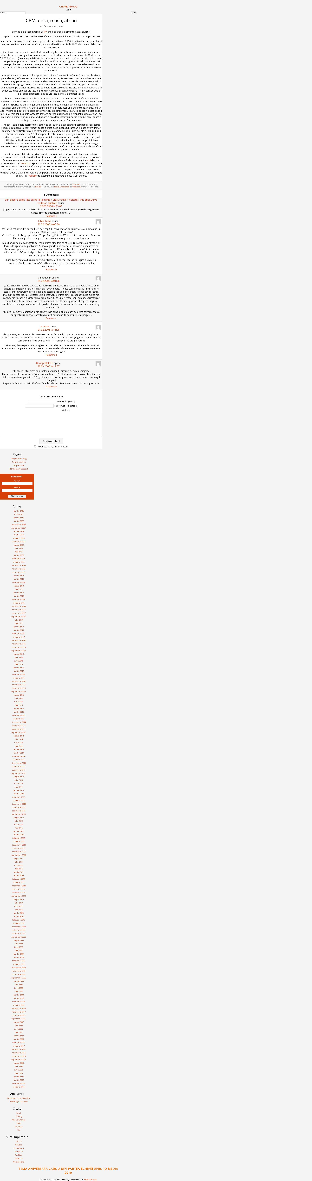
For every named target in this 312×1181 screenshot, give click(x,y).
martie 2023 (19, 555)
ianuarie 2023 (19, 562)
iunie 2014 (18, 742)
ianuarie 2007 (19, 1046)
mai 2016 (19, 664)
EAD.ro (19, 1141)
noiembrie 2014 (19, 725)
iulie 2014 (19, 739)
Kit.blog (18, 1116)
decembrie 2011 (19, 845)
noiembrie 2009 (19, 930)
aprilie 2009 (19, 954)
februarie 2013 (18, 797)
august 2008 (19, 981)
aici (89, 160)
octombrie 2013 (19, 770)
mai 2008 (19, 991)
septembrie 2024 (18, 528)
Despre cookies (19, 462)
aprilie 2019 (19, 575)
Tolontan (19, 1126)
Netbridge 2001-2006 (19, 1101)
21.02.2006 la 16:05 (49, 329)
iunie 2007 (18, 1029)
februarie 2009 (18, 960)
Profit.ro (18, 1155)
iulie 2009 (19, 943)
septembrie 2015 (18, 691)
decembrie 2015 (19, 681)
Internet (76, 184)
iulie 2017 (19, 620)
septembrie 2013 (18, 773)
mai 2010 (19, 909)
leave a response (61, 186)
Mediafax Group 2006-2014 (18, 1098)
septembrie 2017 (18, 616)
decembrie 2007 (19, 1008)
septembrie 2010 (18, 896)
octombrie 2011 (19, 851)
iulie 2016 (19, 657)
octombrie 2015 (19, 688)
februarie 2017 (18, 633)
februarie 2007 (18, 1042)
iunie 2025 (18, 514)
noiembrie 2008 (19, 971)
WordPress (90, 1179)
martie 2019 (19, 579)
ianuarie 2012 (19, 841)
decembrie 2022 (19, 565)
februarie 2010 (18, 920)
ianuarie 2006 (19, 1087)
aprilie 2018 (19, 592)
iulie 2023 (19, 548)
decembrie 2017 (19, 606)
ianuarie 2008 (19, 1005)
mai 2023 (19, 551)
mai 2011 (19, 868)
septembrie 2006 (18, 1059)
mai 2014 (19, 746)
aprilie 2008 (19, 995)
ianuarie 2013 (19, 800)
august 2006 (19, 1063)
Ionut (18, 1113)
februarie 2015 (18, 715)
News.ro (18, 1145)
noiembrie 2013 (19, 766)
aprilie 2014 (19, 749)
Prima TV (19, 1151)
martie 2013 (19, 793)
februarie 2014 (18, 756)
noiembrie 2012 (19, 807)
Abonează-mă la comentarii (53, 446)
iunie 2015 (18, 701)
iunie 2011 (18, 865)
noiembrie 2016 (19, 644)
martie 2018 (19, 596)
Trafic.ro (32, 175)
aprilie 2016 (19, 667)
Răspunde (51, 215)
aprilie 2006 (19, 1076)
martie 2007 (19, 1039)
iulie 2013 (19, 780)
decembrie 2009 (19, 926)
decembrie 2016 (19, 640)
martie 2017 (19, 630)
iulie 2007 (19, 1025)
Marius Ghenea (18, 1120)
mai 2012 (19, 828)
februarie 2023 (18, 558)
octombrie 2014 (19, 729)
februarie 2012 (18, 838)
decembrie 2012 (19, 804)
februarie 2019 (18, 582)
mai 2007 (19, 1032)
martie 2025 (19, 521)
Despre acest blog (18, 458)
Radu (19, 1123)
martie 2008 (19, 998)
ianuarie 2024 (19, 538)
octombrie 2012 (19, 811)
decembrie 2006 (19, 1049)
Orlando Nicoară (68, 6)
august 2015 (19, 695)
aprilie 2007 (19, 1035)
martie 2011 (19, 875)
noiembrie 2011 (19, 848)
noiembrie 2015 (19, 684)
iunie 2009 (18, 947)
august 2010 (19, 899)
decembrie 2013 (19, 763)
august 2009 (19, 940)
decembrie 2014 (19, 722)
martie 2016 (19, 671)
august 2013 (19, 776)
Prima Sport (18, 1148)
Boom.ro (25, 163)
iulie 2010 (19, 903)
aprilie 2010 (19, 913)
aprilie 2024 (19, 531)
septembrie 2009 (18, 937)
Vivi (45, 31)
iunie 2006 (18, 1070)
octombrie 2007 (19, 1015)
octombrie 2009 (19, 933)
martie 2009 (19, 957)
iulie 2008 (19, 984)
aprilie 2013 (19, 790)
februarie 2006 (18, 1083)
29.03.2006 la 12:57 (49, 366)
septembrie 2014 (18, 732)
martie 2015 (19, 712)
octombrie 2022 (19, 572)
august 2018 (19, 586)
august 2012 (19, 817)
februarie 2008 (18, 1001)
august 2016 (19, 654)
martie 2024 (19, 534)
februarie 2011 (18, 879)
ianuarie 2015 (19, 718)
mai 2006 (19, 1073)
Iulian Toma (44, 221)
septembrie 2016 (18, 650)
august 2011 (19, 858)
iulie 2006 (19, 1066)
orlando (44, 326)
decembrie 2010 (19, 885)
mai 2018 (19, 589)
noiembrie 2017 (19, 609)
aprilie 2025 (19, 517)
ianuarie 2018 (19, 603)
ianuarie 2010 (19, 923)
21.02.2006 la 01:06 (49, 280)
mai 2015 (19, 705)
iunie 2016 (18, 661)
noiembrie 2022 (19, 569)
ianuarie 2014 (19, 759)
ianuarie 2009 (19, 964)
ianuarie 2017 (19, 637)
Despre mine (18, 465)
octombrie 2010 (19, 892)
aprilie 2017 (19, 626)
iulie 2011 (19, 862)
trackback (76, 186)
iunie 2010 (18, 906)
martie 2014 (19, 753)
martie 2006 (19, 1080)
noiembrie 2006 (19, 1052)
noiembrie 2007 (19, 1012)
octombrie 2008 (19, 974)
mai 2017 (19, 623)
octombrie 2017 (19, 613)
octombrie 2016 (19, 647)
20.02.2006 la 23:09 (51, 206)
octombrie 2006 (19, 1056)
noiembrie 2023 (19, 541)
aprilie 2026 (19, 511)
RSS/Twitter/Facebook (18, 469)
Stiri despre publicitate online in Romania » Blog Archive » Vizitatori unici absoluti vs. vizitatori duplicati (51, 201)
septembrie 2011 (18, 855)
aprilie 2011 (19, 872)
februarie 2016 (18, 674)
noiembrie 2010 (19, 889)
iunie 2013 (18, 783)
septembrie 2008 (18, 978)
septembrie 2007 (18, 1018)
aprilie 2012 (19, 831)
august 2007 (19, 1022)
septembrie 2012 (18, 814)
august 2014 (19, 736)
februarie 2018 (18, 599)
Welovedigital (19, 1162)
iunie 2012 (18, 824)
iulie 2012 (19, 821)
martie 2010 (19, 916)
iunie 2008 (18, 988)
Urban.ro (19, 1158)
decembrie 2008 (19, 967)
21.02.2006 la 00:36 (49, 224)
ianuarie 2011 (19, 882)
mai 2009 (19, 950)
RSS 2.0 (38, 186)
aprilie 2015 (19, 708)
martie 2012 (19, 834)
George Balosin (44, 363)
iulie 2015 (19, 698)
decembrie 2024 (19, 524)
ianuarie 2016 (19, 678)
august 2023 (19, 545)
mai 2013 (19, 787)
